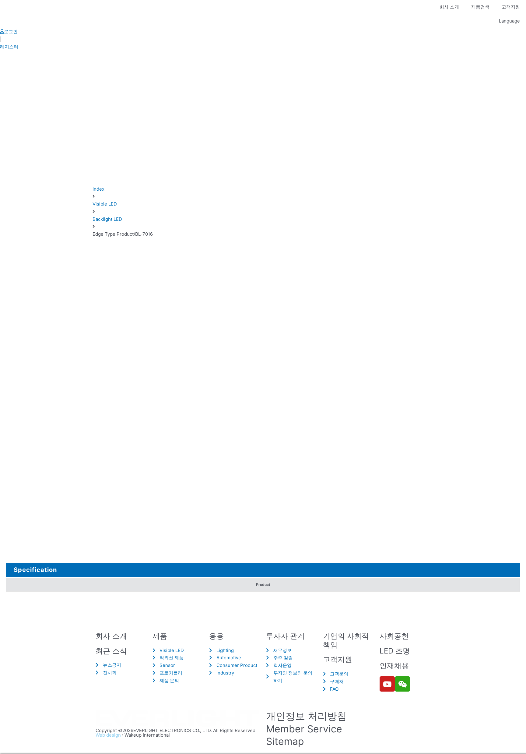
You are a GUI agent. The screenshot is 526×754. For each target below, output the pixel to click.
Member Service (304, 729)
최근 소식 (111, 651)
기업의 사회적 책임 (346, 640)
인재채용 (394, 665)
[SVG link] (178, 719)
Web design (108, 735)
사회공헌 (394, 636)
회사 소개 (449, 7)
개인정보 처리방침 (306, 716)
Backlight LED (107, 219)
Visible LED (105, 204)
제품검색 (480, 7)
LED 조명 (395, 651)
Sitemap (285, 741)
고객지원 (511, 7)
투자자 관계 (285, 636)
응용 (216, 636)
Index (98, 189)
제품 (160, 636)
